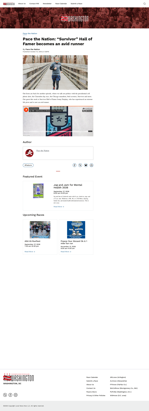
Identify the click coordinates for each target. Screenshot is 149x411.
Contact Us (90, 388)
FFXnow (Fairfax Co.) (118, 385)
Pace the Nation (30, 33)
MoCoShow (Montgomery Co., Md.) (124, 388)
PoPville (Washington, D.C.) (120, 392)
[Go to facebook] (10, 395)
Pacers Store (91, 392)
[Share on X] (80, 165)
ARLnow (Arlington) (118, 377)
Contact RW (34, 4)
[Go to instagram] (15, 395)
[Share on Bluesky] (86, 165)
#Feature (28, 165)
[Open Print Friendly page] (91, 165)
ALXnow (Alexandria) (118, 381)
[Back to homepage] (9, 3)
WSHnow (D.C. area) (118, 395)
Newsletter (47, 4)
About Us (22, 4)
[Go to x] (5, 395)
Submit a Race (76, 4)
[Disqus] (58, 286)
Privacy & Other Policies (95, 395)
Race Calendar (61, 4)
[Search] (144, 3)
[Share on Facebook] (74, 165)
